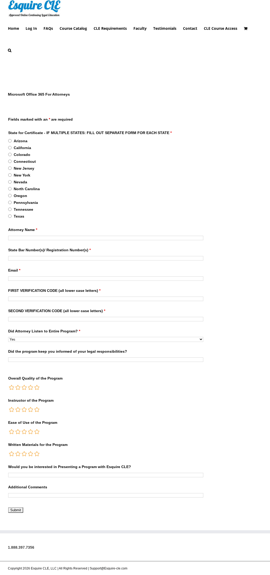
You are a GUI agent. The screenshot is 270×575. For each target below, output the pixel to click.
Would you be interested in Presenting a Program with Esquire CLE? (69, 467)
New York (22, 175)
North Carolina (27, 189)
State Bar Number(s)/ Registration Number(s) (49, 250)
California (22, 148)
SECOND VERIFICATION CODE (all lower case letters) (56, 311)
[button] (9, 50)
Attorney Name (22, 230)
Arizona (20, 141)
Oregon (20, 196)
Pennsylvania (26, 202)
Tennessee (23, 209)
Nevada (20, 182)
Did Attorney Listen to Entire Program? (44, 331)
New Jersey (24, 168)
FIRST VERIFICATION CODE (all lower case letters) (54, 290)
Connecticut (25, 161)
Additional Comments (27, 487)
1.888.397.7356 (21, 547)
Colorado (22, 155)
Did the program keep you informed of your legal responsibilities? (67, 351)
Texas (19, 216)
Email (14, 270)
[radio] (12, 387)
